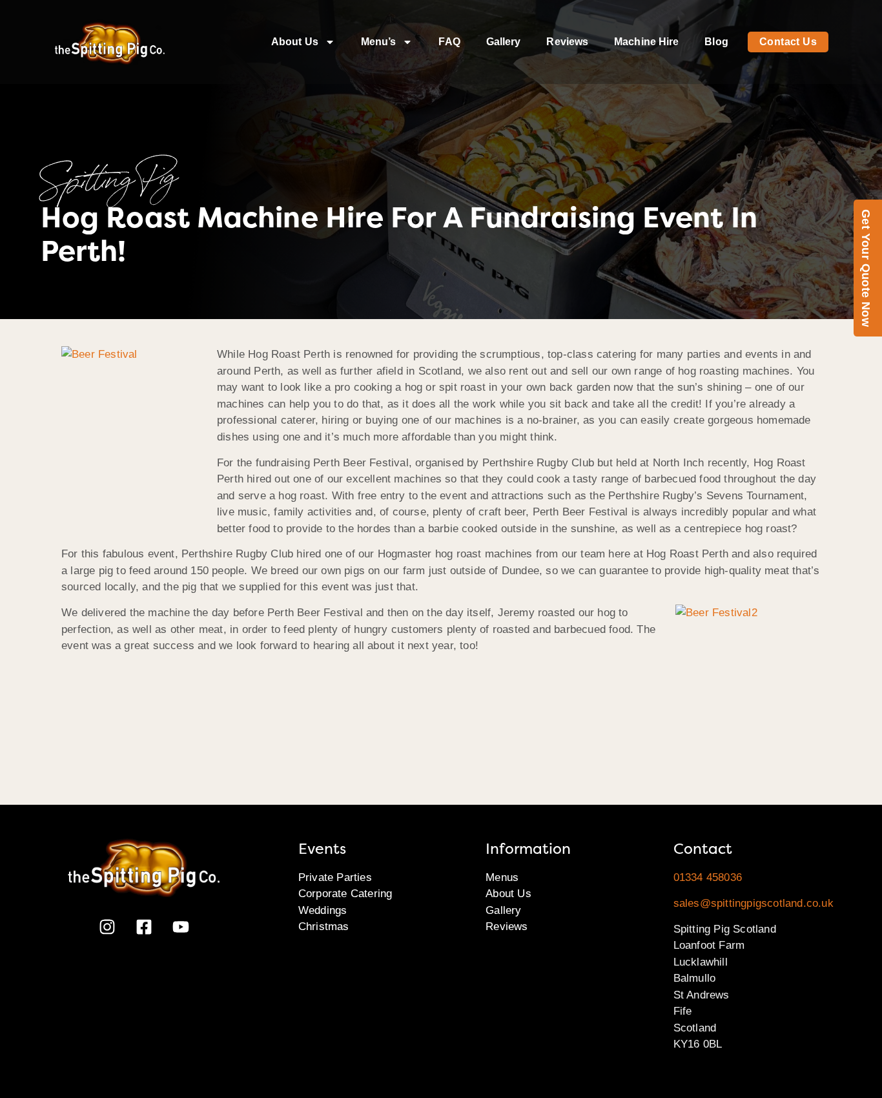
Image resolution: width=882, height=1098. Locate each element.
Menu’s (378, 41)
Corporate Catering (345, 893)
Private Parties (335, 877)
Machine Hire (646, 41)
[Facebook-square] (144, 927)
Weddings (322, 910)
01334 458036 (707, 877)
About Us (294, 41)
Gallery (503, 41)
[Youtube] (181, 927)
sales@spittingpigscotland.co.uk (753, 903)
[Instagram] (107, 927)
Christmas (323, 926)
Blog (716, 41)
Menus (502, 877)
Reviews (567, 41)
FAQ (449, 41)
